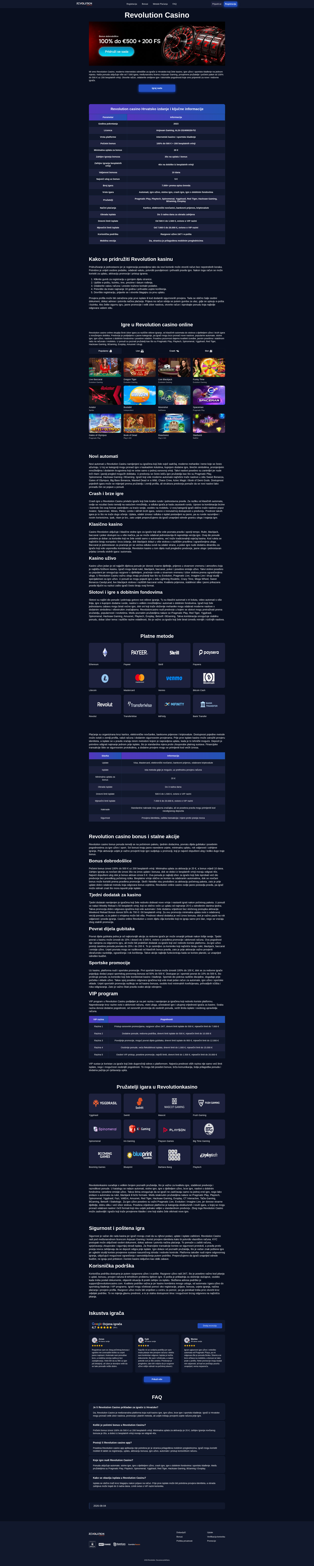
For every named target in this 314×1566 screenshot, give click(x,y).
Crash (172, 351)
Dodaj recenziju (210, 1326)
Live (138, 351)
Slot (207, 351)
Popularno (103, 351)
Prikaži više (157, 1379)
